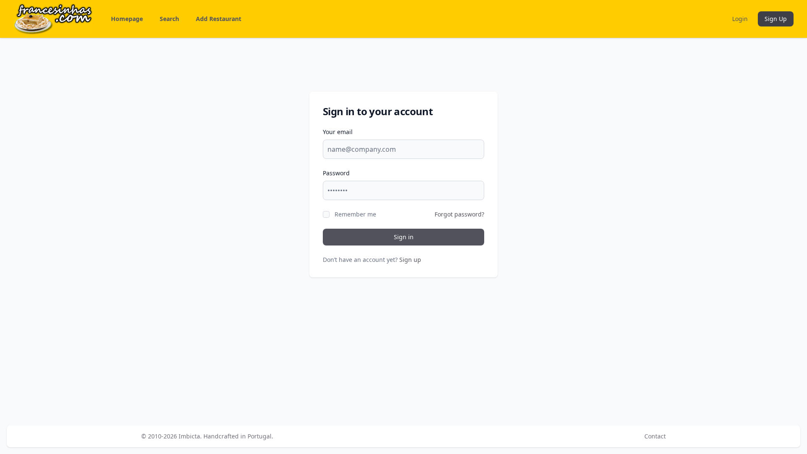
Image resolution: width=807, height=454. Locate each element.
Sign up (410, 260)
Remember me (355, 214)
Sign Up (776, 19)
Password (336, 173)
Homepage (127, 19)
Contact (655, 436)
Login (740, 19)
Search (169, 19)
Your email (338, 132)
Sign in (404, 237)
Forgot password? (459, 214)
